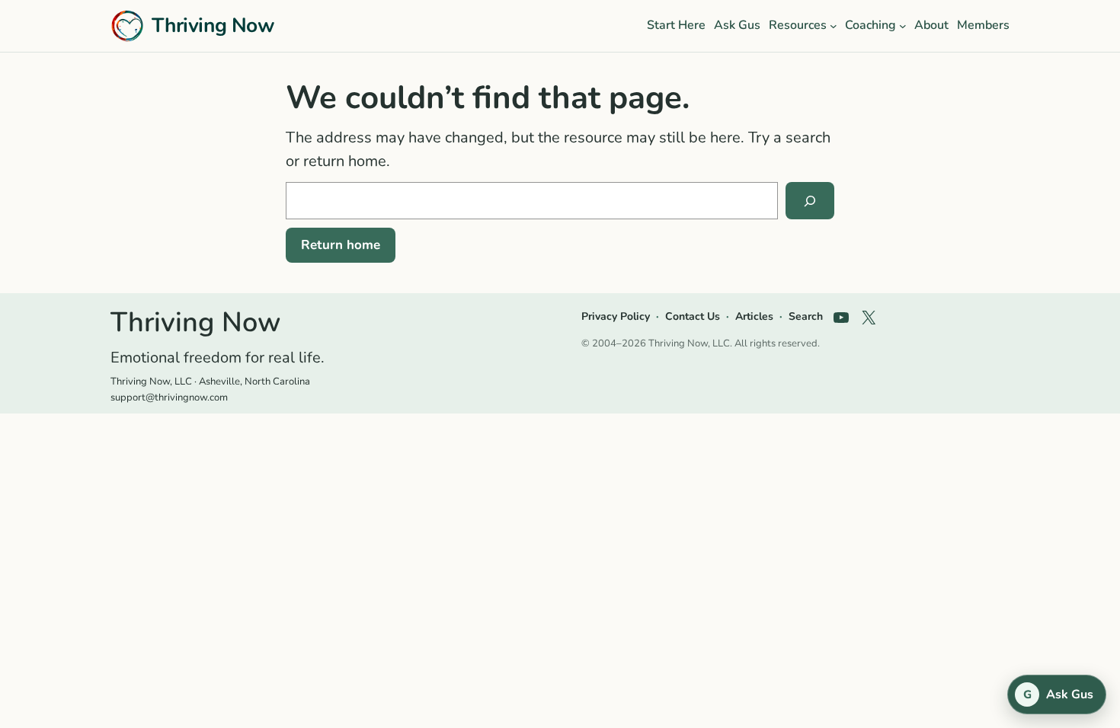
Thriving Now (213, 25)
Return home (340, 245)
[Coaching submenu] (903, 26)
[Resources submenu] (833, 26)
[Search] (810, 201)
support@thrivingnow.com (169, 397)
